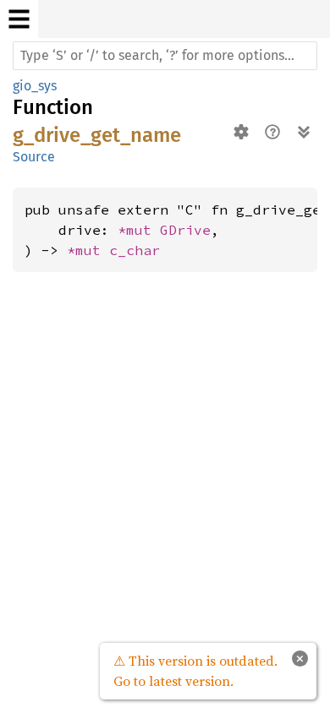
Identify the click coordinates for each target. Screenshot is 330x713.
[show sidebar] (19, 19)
